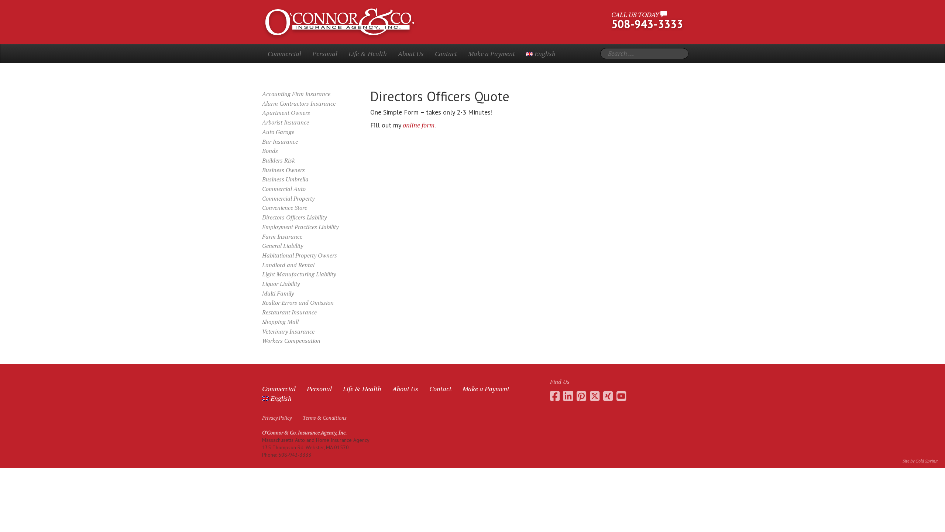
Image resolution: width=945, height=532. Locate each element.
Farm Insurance (282, 236)
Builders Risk (278, 160)
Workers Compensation (291, 341)
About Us (411, 53)
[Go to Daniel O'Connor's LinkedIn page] (568, 396)
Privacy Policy (277, 417)
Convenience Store (284, 208)
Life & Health (367, 53)
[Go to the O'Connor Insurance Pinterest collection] (581, 396)
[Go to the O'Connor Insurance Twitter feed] (594, 396)
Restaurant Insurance (289, 312)
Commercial (284, 53)
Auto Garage (278, 132)
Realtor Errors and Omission (298, 303)
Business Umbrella (285, 179)
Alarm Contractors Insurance (299, 103)
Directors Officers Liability (294, 217)
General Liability (282, 246)
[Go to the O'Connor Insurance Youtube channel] (621, 396)
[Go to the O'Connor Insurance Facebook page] (555, 396)
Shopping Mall (280, 322)
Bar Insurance (280, 141)
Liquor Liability (281, 284)
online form (418, 124)
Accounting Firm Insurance (296, 94)
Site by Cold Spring (920, 461)
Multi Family (278, 293)
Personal (324, 53)
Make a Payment (491, 53)
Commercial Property (288, 198)
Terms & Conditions (325, 417)
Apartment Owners (286, 113)
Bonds (270, 151)
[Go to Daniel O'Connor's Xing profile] (608, 396)
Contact (446, 53)
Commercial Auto (284, 189)
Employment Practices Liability (300, 227)
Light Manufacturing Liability (299, 274)
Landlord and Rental (288, 265)
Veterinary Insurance (288, 331)
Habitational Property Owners (299, 255)
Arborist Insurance (285, 122)
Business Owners (283, 170)
